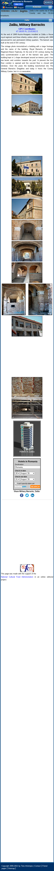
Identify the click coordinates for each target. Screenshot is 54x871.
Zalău (27, 20)
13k (18, 4)
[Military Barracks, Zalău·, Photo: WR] (27, 84)
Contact (37, 866)
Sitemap (11, 868)
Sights (23, 11)
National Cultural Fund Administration (17, 577)
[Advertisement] (27, 135)
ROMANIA (37, 7)
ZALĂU (14, 11)
